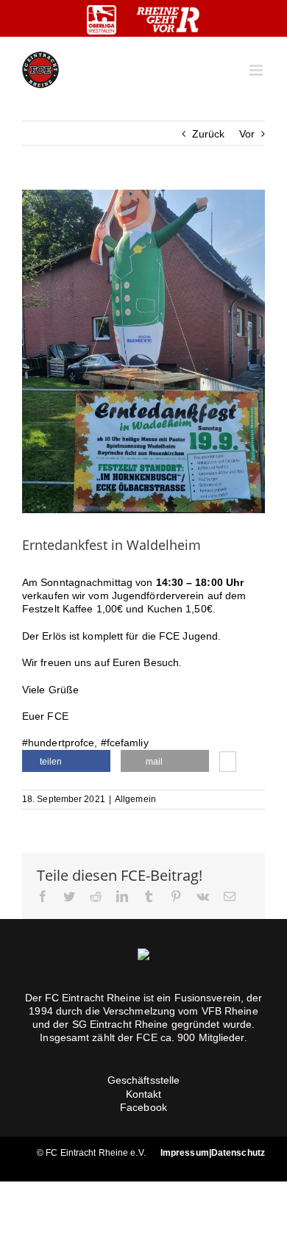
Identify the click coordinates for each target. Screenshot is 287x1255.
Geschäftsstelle (143, 1080)
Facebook (143, 1107)
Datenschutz (238, 1153)
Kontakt (144, 1094)
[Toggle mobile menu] (257, 70)
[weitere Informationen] (227, 763)
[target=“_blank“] (101, 20)
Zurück (208, 134)
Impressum (184, 1153)
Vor (247, 134)
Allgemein (135, 799)
